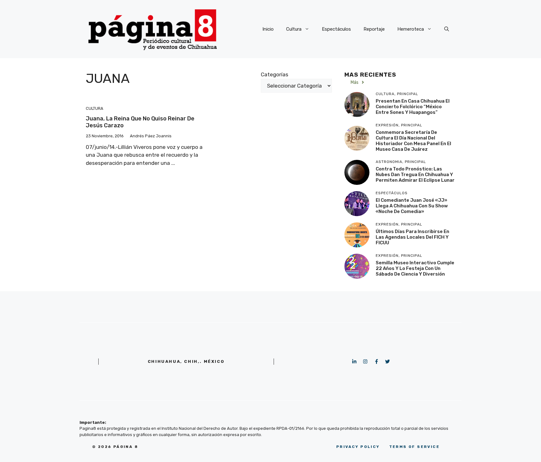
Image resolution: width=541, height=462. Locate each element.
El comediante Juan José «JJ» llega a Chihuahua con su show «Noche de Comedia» (412, 205)
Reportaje (374, 29)
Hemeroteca (410, 29)
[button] (446, 29)
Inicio (268, 29)
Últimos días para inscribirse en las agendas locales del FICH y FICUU (412, 237)
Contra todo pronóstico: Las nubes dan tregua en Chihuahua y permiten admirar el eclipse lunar (415, 174)
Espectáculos (336, 29)
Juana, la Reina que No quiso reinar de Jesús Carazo (140, 122)
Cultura (293, 29)
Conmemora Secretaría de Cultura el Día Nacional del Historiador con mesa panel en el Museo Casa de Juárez (413, 140)
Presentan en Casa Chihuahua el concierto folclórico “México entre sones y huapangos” (413, 106)
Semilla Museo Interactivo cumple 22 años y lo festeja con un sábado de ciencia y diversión (415, 268)
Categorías (274, 74)
